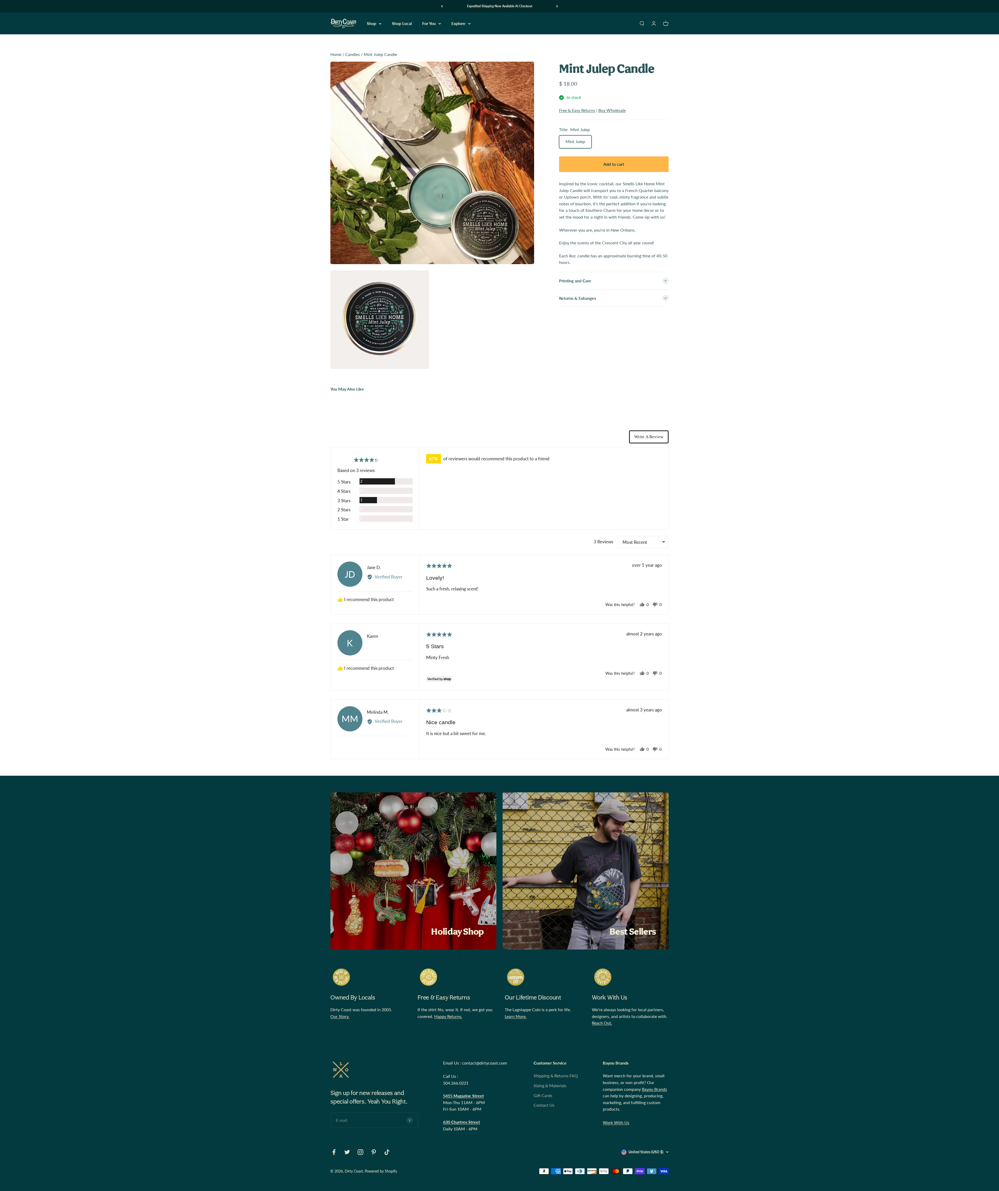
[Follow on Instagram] (360, 1152)
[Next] (557, 6)
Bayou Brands (654, 1089)
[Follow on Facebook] (333, 1152)
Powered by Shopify (381, 1171)
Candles (352, 54)
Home (335, 54)
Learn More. (516, 1016)
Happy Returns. (448, 1016)
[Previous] (442, 6)
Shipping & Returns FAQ (556, 1075)
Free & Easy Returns (577, 110)
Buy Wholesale (612, 110)
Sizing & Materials (550, 1085)
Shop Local (402, 23)
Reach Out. (602, 1022)
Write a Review (648, 436)
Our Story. (339, 1016)
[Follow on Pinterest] (373, 1152)
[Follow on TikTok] (386, 1152)
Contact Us (544, 1105)
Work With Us (616, 1122)
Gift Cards (543, 1095)
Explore (458, 23)
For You (429, 23)
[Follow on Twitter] (347, 1152)
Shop (371, 23)
